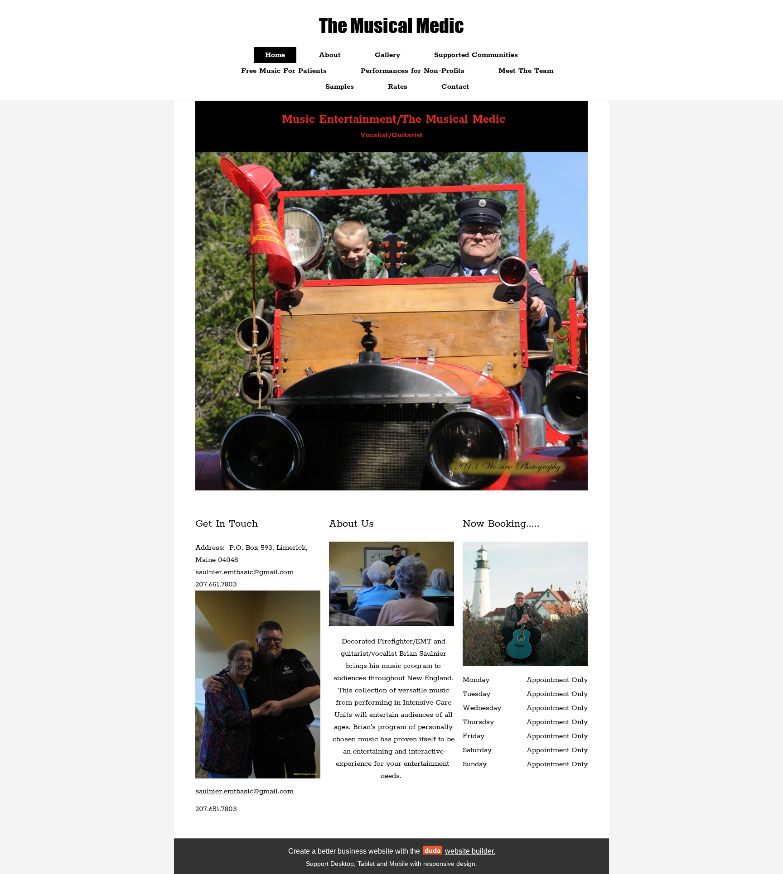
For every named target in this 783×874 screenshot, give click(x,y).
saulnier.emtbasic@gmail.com (244, 791)
